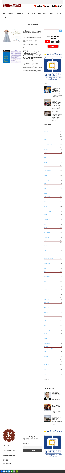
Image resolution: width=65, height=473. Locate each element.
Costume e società (47, 170)
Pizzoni (45, 268)
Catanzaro (46, 160)
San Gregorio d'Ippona (48, 310)
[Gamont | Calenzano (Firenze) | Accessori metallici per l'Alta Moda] (53, 65)
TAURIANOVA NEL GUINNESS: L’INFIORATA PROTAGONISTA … (56, 90)
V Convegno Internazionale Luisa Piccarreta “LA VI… (57, 114)
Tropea (45, 354)
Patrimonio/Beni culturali (48, 258)
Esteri (33, 13)
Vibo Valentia (46, 364)
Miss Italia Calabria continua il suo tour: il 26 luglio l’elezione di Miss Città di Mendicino (32, 33)
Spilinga (45, 333)
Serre (45, 325)
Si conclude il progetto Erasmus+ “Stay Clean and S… (56, 102)
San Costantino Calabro (48, 304)
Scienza (45, 317)
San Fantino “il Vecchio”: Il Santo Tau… (56, 406)
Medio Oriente (46, 237)
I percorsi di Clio (47, 219)
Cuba (45, 178)
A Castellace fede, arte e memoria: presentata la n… (56, 418)
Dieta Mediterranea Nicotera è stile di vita (51, 185)
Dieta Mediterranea (48, 13)
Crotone (45, 175)
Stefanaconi (46, 338)
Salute (45, 297)
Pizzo (45, 266)
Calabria (10, 13)
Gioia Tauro (46, 216)
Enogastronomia (47, 196)
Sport (39, 13)
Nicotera (45, 253)
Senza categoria (47, 322)
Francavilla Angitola (47, 211)
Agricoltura (46, 131)
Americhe (45, 141)
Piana (45, 260)
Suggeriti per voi (47, 343)
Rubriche (58, 13)
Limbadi (45, 235)
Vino (44, 366)
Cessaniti (45, 162)
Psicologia (45, 273)
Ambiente (45, 136)
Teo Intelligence (19, 13)
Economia (45, 191)
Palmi (45, 255)
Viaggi (45, 361)
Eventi (45, 204)
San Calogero (46, 299)
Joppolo (45, 227)
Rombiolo (45, 289)
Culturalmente (46, 180)
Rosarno (45, 291)
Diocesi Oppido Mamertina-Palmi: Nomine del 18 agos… (57, 395)
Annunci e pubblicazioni (48, 144)
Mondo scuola (46, 242)
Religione (45, 279)
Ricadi (45, 281)
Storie (45, 341)
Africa (45, 129)
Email (24, 445)
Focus (45, 209)
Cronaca (45, 172)
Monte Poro (46, 245)
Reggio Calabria (47, 276)
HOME (4, 13)
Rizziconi (45, 286)
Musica (45, 250)
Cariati (45, 157)
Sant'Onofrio (46, 315)
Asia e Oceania (46, 149)
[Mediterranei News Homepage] (9, 435)
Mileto (45, 240)
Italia (27, 13)
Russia (45, 294)
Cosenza (45, 167)
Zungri (45, 374)
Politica (45, 271)
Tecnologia (46, 346)
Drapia (45, 188)
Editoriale (5, 17)
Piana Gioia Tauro (47, 263)
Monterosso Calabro (47, 247)
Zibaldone (45, 372)
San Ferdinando (47, 307)
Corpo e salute (46, 165)
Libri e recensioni (47, 232)
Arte (44, 147)
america (45, 139)
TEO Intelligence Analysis (48, 348)
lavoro (45, 229)
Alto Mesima (46, 134)
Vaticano (45, 359)
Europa (45, 201)
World (45, 369)
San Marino (46, 312)
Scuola (45, 320)
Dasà (45, 183)
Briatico (45, 152)
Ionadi (45, 222)
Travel (45, 351)
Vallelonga (46, 356)
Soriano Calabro (47, 328)
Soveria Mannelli (47, 330)
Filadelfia (45, 206)
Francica (45, 214)
